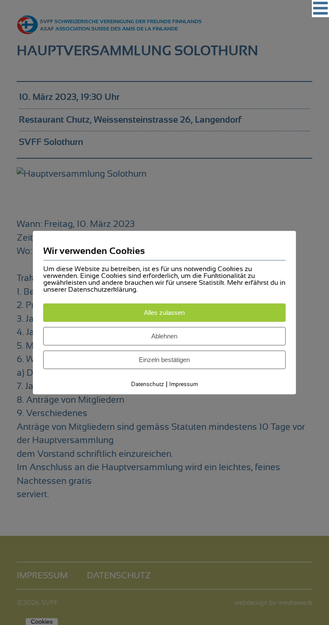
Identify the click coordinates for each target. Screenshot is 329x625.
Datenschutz (147, 384)
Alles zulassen (164, 312)
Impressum (183, 384)
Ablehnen (164, 336)
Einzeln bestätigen (164, 359)
